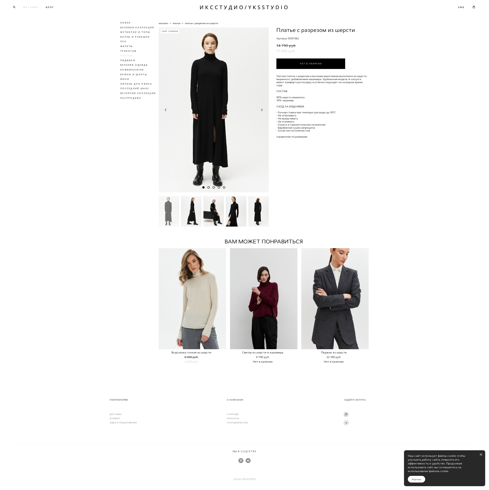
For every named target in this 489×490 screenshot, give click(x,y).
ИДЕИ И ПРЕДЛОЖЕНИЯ (123, 423)
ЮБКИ (124, 79)
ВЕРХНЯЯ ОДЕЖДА (134, 64)
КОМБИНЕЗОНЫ (132, 69)
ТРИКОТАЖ (128, 50)
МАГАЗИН (30, 7)
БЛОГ (50, 7)
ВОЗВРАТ (115, 418)
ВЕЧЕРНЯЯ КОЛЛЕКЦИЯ (138, 93)
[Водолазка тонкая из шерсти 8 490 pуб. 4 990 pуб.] (192, 298)
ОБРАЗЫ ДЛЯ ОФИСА (136, 83)
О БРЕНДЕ (233, 414)
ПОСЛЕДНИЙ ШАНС (134, 88)
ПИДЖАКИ (127, 60)
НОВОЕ (125, 22)
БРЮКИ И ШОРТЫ (133, 74)
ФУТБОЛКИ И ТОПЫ (135, 32)
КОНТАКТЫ (233, 418)
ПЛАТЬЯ (126, 55)
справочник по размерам (291, 136)
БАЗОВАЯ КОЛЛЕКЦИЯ (137, 27)
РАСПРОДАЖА (130, 97)
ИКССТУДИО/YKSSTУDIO (245, 7)
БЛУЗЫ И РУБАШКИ (135, 36)
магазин (163, 23)
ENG (461, 7)
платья (177, 23)
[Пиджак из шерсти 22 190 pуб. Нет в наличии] (335, 298)
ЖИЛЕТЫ (126, 46)
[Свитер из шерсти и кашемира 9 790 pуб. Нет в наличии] (263, 298)
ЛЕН (123, 41)
